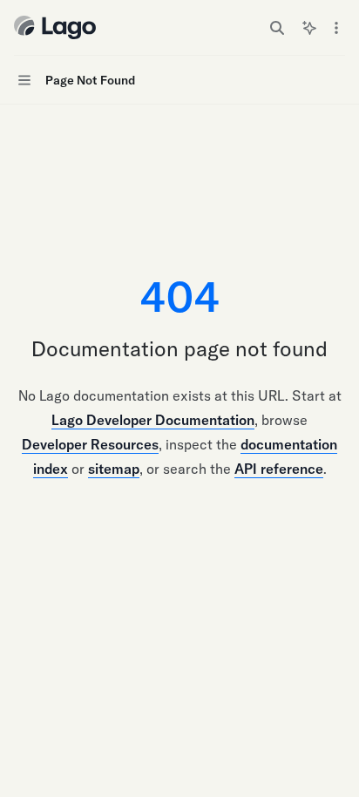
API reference (278, 468)
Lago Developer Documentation (152, 420)
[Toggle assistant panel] (309, 28)
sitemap (113, 468)
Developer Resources (90, 444)
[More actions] (336, 28)
